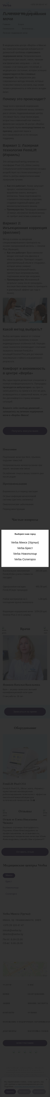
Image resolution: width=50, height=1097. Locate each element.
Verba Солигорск (25, 559)
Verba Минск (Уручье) (25, 542)
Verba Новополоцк (25, 553)
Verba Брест (25, 548)
